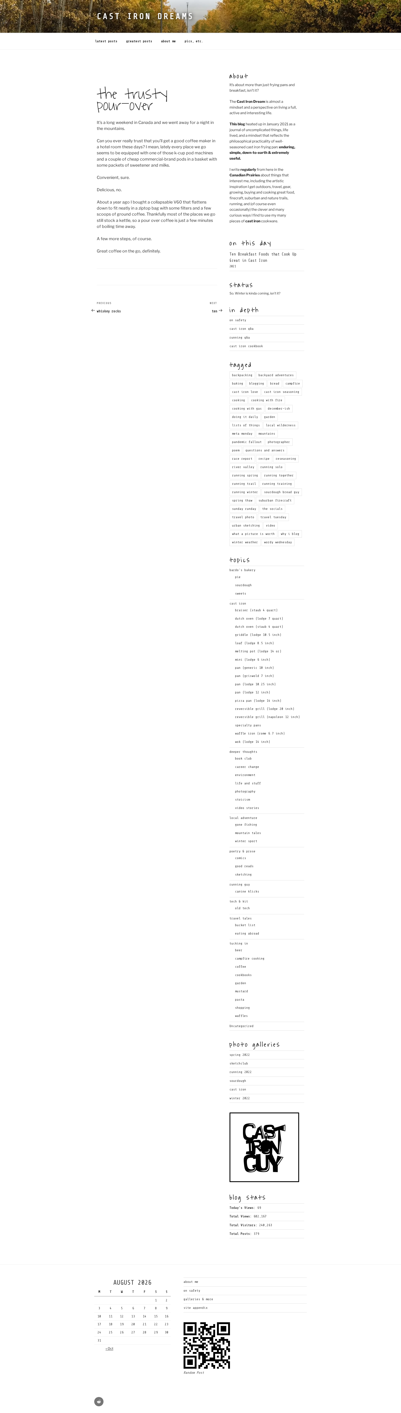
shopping (242, 1007)
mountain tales (248, 833)
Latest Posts (106, 41)
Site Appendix (196, 1308)
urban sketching (246, 525)
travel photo (243, 517)
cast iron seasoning (281, 392)
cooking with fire (266, 400)
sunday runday (244, 509)
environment (245, 775)
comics (240, 858)
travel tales (241, 918)
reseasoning (286, 458)
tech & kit (239, 901)
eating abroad (247, 933)
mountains (267, 433)
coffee (240, 966)
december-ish (279, 408)
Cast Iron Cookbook (246, 346)
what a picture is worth (253, 534)
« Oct (109, 1348)
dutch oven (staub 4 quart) (259, 626)
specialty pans (248, 725)
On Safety (238, 320)
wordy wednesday (278, 542)
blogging (256, 383)
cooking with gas (247, 408)
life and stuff (248, 783)
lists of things (246, 425)
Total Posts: (242, 1233)
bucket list (245, 925)
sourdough (243, 585)
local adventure (243, 818)
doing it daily (245, 417)
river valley (243, 467)
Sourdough (238, 1081)
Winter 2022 (240, 1098)
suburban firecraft (275, 500)
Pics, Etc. (194, 41)
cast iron (238, 603)
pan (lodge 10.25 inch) (255, 684)
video (270, 525)
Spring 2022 (240, 1055)
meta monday (242, 433)
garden (269, 417)
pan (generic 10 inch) (254, 667)
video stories (247, 808)
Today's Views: (243, 1207)
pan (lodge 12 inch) (252, 692)
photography (245, 791)
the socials (272, 509)
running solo (271, 467)
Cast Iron (238, 1089)
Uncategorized (242, 1026)
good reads (244, 866)
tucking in (239, 943)
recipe (264, 458)
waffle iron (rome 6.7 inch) (260, 733)
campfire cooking (250, 958)
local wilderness (281, 425)
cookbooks (243, 975)
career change (247, 767)
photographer (279, 442)
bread (274, 383)
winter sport (246, 841)
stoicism (242, 799)
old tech (242, 908)
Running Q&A (240, 337)
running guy (240, 884)
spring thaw (242, 500)
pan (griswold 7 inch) (254, 676)
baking (237, 383)
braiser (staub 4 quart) (256, 610)
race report (242, 458)
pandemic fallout (247, 442)
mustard (241, 991)
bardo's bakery (242, 570)
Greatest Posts (139, 41)
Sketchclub (239, 1063)
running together (279, 475)
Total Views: (242, 1216)
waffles (241, 1016)
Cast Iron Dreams (145, 16)
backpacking (242, 375)
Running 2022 (241, 1072)
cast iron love (245, 392)
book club (243, 758)
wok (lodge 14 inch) (252, 742)
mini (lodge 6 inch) (252, 659)
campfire (292, 383)
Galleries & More (198, 1299)
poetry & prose (242, 851)
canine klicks (247, 891)
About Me (168, 41)
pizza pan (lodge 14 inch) (258, 700)
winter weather (245, 542)
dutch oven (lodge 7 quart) (259, 618)
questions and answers (265, 450)
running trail (244, 483)
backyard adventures (276, 375)
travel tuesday (273, 517)
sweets (240, 593)
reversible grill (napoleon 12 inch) (267, 717)
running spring (245, 475)
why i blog (290, 534)
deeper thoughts (243, 751)
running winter (245, 492)
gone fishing (246, 824)
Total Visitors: (244, 1225)
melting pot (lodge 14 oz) (258, 651)
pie (238, 577)
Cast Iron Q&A (242, 328)
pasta (239, 999)
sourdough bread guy (281, 492)
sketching (243, 874)
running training (277, 483)
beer (239, 950)
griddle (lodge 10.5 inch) (258, 635)
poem (235, 450)
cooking (238, 400)
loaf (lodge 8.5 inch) (254, 643)
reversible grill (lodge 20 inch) (264, 709)
